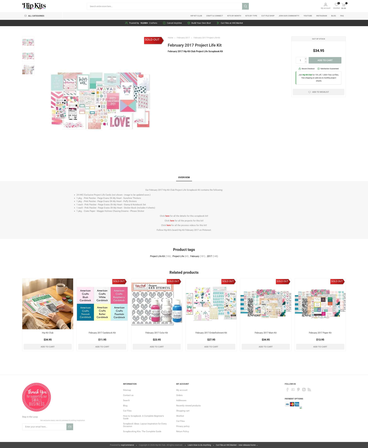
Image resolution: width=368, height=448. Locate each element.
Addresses (181, 400)
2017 (209, 256)
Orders (179, 395)
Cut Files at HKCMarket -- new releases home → (237, 445)
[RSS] (309, 389)
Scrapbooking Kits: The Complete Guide (142, 431)
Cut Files (127, 410)
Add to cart (325, 60)
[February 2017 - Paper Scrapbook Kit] (320, 303)
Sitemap (127, 390)
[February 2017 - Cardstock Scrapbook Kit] (102, 303)
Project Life (178, 256)
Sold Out (152, 39)
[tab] (184, 177)
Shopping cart (182, 410)
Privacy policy (182, 426)
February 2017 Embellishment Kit (211, 332)
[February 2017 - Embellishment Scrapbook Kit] (211, 303)
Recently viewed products (188, 405)
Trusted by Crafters (143, 23)
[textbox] (164, 6)
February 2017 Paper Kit (320, 332)
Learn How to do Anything (199, 445)
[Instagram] (304, 389)
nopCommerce (127, 445)
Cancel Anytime (174, 23)
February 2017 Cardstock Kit (102, 332)
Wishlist (180, 416)
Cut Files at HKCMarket (232, 23)
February (194, 256)
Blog (125, 405)
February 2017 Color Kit (156, 332)
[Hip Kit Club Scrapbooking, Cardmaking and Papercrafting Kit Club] (47, 303)
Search (245, 6)
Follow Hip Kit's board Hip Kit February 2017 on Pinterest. (184, 230)
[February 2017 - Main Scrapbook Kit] (265, 303)
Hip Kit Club (47, 332)
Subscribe (69, 426)
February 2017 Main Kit (266, 332)
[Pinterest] (298, 389)
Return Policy (182, 431)
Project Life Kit (157, 256)
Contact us (128, 395)
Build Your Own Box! (201, 23)
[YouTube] (293, 389)
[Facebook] (287, 389)
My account (325, 8)
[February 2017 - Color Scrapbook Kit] (156, 303)
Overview (184, 177)
